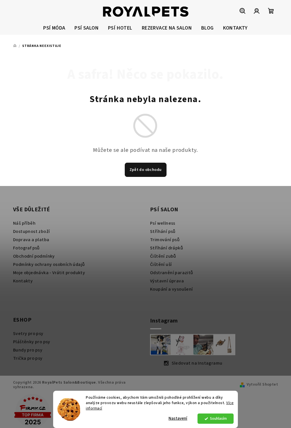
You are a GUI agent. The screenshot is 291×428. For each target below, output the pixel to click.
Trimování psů (165, 240)
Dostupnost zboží (31, 231)
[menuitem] (54, 28)
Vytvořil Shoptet (262, 384)
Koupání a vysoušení (171, 289)
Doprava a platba (31, 240)
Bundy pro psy (27, 350)
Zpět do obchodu (146, 170)
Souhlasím (218, 418)
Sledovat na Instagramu (197, 363)
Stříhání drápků (166, 248)
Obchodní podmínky (34, 256)
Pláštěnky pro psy (31, 342)
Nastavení (178, 418)
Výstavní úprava (167, 281)
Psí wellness (162, 223)
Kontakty (23, 281)
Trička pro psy (28, 358)
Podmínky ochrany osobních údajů (49, 264)
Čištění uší (161, 264)
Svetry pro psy (28, 333)
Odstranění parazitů (171, 273)
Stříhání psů (163, 231)
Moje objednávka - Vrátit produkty (49, 273)
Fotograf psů (26, 248)
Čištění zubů (163, 256)
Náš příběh (24, 223)
